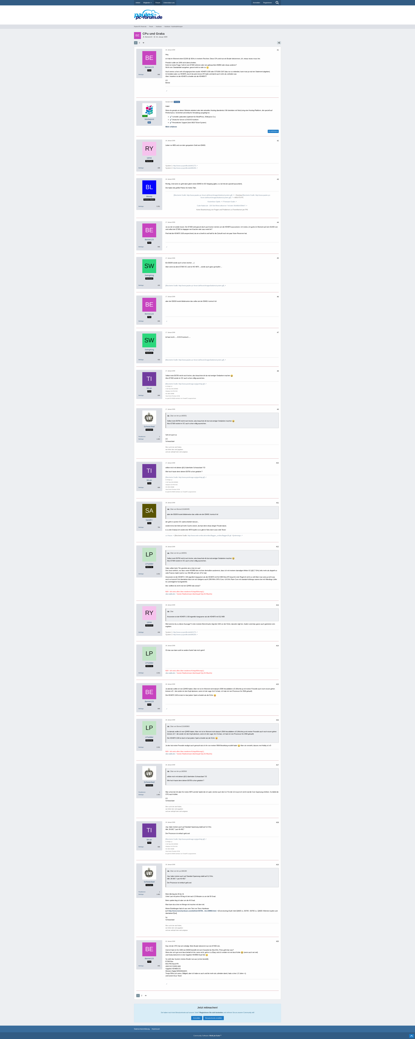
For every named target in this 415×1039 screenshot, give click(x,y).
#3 (278, 179)
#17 (277, 765)
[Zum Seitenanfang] (411, 1036)
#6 (278, 297)
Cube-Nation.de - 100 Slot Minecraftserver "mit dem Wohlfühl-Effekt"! (221, 206)
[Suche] (277, 2)
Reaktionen (142, 436)
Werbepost (149, 119)
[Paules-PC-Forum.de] (207, 15)
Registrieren (267, 3)
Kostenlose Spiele (214, 202)
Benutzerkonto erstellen (213, 1018)
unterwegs (237, 535)
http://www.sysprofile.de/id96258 (184, 168)
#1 (278, 50)
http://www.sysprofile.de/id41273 (184, 166)
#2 (278, 141)
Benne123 (148, 37)
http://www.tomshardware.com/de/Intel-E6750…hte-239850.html (192, 911)
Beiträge (141, 74)
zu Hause (168, 535)
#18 (277, 822)
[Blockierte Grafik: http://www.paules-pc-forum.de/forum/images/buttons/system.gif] (203, 195)
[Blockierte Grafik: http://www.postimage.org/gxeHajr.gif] (185, 384)
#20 (277, 941)
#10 (277, 463)
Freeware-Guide (229, 202)
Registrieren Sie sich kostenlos (211, 1012)
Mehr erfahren (171, 127)
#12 (277, 547)
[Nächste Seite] (143, 42)
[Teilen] (279, 42)
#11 (277, 503)
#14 (277, 646)
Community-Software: (207, 1036)
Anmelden (256, 3)
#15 (277, 684)
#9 (278, 409)
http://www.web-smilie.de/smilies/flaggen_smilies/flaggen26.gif (209, 535)
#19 (277, 865)
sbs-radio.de (170, 594)
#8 (278, 371)
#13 (277, 605)
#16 (277, 720)
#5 (278, 258)
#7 (278, 332)
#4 (278, 222)
